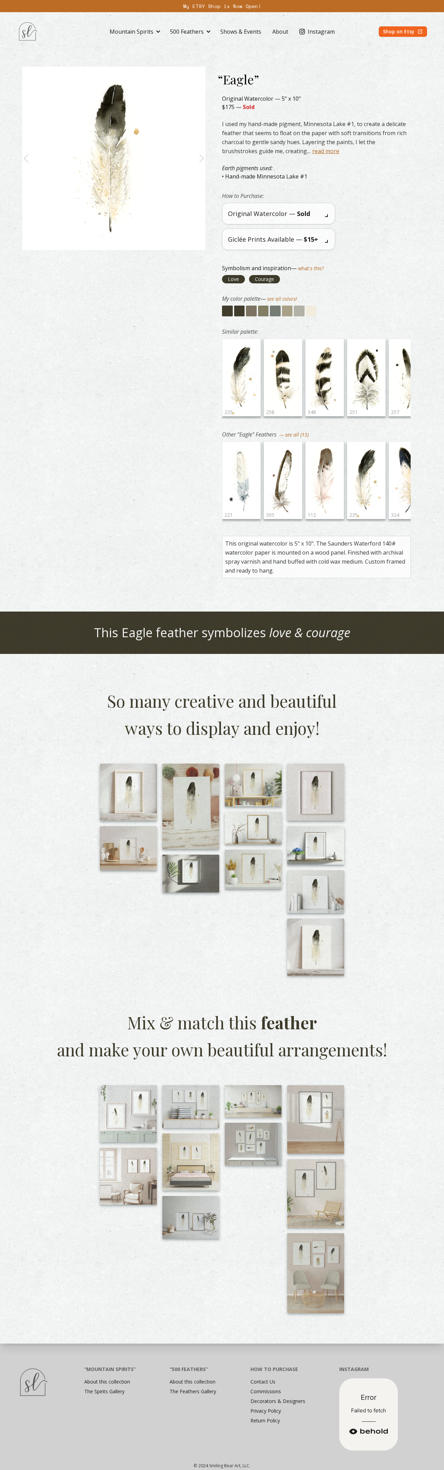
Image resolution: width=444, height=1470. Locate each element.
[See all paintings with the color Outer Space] (227, 311)
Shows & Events (240, 31)
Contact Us (262, 1381)
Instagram (321, 31)
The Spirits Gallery (104, 1391)
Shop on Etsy (399, 31)
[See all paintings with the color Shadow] (251, 311)
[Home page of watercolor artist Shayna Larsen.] (28, 31)
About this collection (107, 1381)
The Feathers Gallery (193, 1391)
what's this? (311, 268)
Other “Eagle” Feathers (250, 434)
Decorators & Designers (277, 1401)
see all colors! (282, 299)
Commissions (265, 1391)
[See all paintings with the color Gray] (275, 311)
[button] (26, 158)
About (280, 31)
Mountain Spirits (131, 31)
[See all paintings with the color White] (311, 311)
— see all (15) (293, 434)
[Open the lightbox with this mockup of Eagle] (128, 792)
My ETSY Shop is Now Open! (222, 6)
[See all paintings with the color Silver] (299, 311)
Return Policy (265, 1420)
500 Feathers (187, 31)
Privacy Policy (265, 1410)
